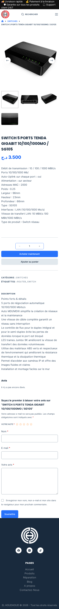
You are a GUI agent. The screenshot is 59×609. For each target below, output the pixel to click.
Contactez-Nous (29, 589)
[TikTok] (40, 550)
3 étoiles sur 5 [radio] (24, 424)
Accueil (29, 569)
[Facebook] (19, 550)
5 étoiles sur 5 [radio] (31, 424)
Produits (29, 573)
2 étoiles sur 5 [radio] (20, 424)
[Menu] (56, 14)
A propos (29, 585)
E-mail (5, 447)
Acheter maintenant (29, 254)
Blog (29, 581)
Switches (22, 277)
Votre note (8, 424)
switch (31, 281)
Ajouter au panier (29, 261)
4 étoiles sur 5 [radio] (27, 424)
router (21, 281)
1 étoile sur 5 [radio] (17, 424)
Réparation (29, 577)
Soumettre (9, 514)
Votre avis (7, 464)
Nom (4, 431)
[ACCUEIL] (2, 21)
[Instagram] (30, 550)
